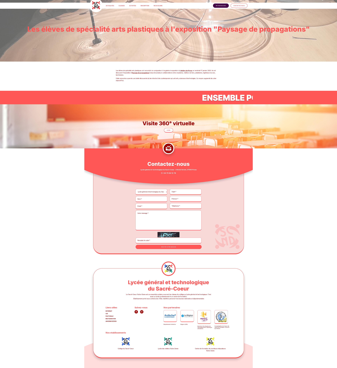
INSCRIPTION (145, 5)
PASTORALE (109, 316)
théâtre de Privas (186, 70)
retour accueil (221, 5)
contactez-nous (239, 5)
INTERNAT (109, 311)
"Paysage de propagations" (140, 73)
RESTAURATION (111, 318)
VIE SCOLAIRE (158, 5)
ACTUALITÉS (110, 5)
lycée (168, 130)
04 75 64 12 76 (170, 173)
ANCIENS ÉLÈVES (111, 321)
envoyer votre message (168, 247)
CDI (107, 313)
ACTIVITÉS (132, 5)
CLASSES (122, 5)
